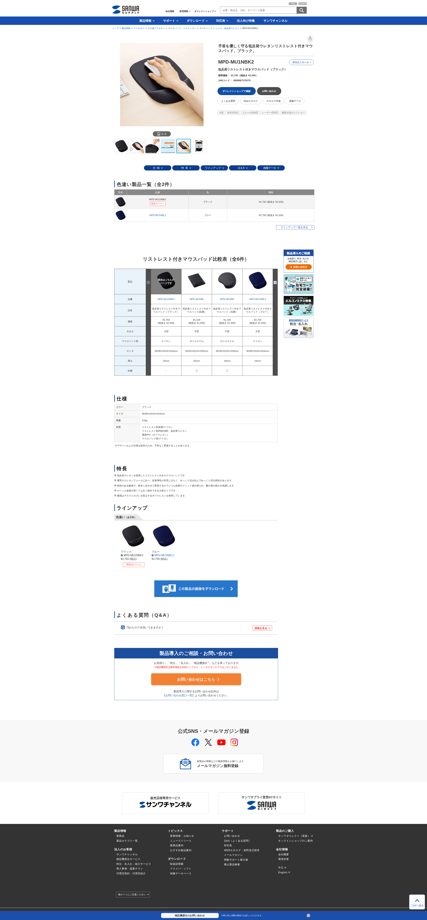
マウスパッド (205, 28)
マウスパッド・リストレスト (182, 28)
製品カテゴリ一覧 (127, 840)
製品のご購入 (285, 830)
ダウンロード (196, 20)
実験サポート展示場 (236, 859)
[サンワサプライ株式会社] (125, 10)
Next (275, 282)
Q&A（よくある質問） (237, 840)
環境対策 (283, 859)
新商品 (120, 835)
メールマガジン (233, 854)
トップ (115, 28)
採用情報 (183, 11)
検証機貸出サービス (128, 859)
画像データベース (180, 873)
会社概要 (283, 854)
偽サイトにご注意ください (132, 894)
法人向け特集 (246, 20)
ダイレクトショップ (204, 11)
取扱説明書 (176, 863)
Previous (148, 282)
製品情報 (145, 20)
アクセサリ (139, 28)
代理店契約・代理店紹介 (131, 873)
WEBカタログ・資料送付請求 (242, 850)
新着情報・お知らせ (182, 835)
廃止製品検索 (232, 864)
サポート (169, 20)
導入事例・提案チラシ (129, 868)
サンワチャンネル (276, 20)
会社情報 (169, 11)
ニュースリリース (180, 840)
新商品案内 (176, 845)
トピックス (175, 830)
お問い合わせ (232, 835)
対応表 (220, 20)
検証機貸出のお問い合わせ (190, 915)
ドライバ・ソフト (180, 868)
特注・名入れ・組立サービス (133, 863)
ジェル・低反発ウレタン (227, 28)
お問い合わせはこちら (196, 679)
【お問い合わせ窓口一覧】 (179, 695)
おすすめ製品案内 (180, 850)
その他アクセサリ (156, 28)
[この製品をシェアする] (310, 38)
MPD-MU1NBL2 (157, 215)
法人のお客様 (123, 849)
